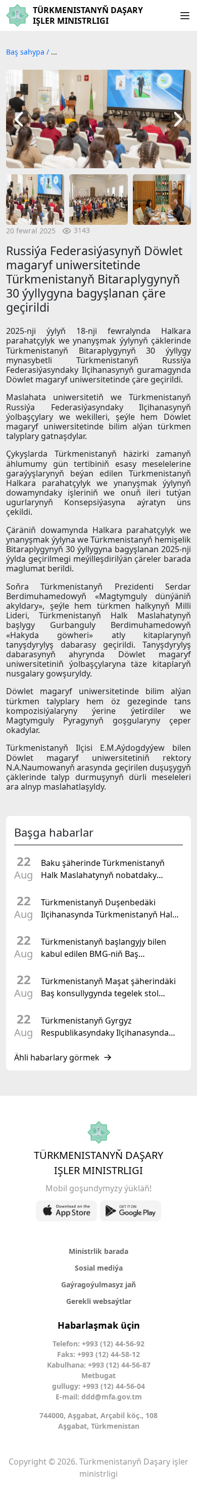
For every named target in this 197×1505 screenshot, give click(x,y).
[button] (18, 119)
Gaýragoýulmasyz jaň (98, 1284)
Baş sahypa (26, 52)
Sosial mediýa (99, 1268)
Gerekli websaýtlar (98, 1301)
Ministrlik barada (98, 1251)
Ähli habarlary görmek (57, 1057)
